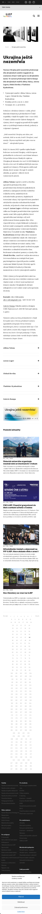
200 (14, 733)
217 (30, 742)
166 (16, 712)
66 (17, 652)
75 (12, 658)
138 (26, 694)
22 (21, 625)
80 (13, 661)
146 (16, 700)
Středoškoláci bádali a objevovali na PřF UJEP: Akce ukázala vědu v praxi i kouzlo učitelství (21, 551)
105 (12, 676)
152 (21, 703)
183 (26, 721)
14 (11, 622)
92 (21, 667)
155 (12, 706)
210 (22, 739)
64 (29, 649)
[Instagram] (30, 2)
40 (13, 637)
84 (29, 661)
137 (21, 694)
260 (26, 769)
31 (17, 631)
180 (12, 721)
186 (16, 724)
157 (21, 706)
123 (26, 685)
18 (27, 622)
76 (17, 658)
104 (30, 673)
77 (21, 658)
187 (21, 724)
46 (17, 640)
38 (25, 634)
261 (31, 769)
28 (25, 628)
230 (21, 751)
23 (25, 625)
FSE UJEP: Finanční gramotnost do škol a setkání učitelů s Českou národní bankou (19, 507)
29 (29, 628)
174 (30, 715)
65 (12, 652)
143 (26, 697)
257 (11, 769)
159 (30, 706)
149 (30, 700)
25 (12, 628)
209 (17, 739)
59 (29, 646)
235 (21, 754)
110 (12, 679)
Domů (7, 47)
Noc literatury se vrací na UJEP (18, 593)
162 (21, 709)
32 (21, 631)
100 (12, 673)
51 (17, 643)
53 (25, 643)
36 (17, 634)
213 (12, 742)
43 (25, 637)
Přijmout (21, 896)
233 (11, 754)
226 (26, 748)
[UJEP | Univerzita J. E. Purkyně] (7, 15)
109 (30, 676)
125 (12, 688)
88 (25, 664)
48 (25, 640)
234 (16, 754)
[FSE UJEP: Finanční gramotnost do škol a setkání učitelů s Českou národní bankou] (21, 491)
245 (23, 760)
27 (21, 628)
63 (25, 649)
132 (21, 691)
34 (29, 631)
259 (21, 769)
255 (26, 766)
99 (29, 670)
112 (21, 679)
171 (16, 715)
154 (30, 703)
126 (16, 688)
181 (16, 721)
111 (16, 679)
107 (21, 676)
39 (29, 634)
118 (25, 682)
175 (12, 718)
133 (26, 691)
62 (21, 649)
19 (31, 622)
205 (19, 736)
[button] (39, 878)
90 (13, 667)
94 (29, 667)
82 (21, 661)
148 (26, 700)
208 (12, 739)
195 (12, 730)
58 (25, 646)
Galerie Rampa (9, 306)
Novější (5, 616)
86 (17, 664)
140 (12, 697)
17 (23, 622)
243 (14, 760)
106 (16, 676)
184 (30, 721)
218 (12, 745)
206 (23, 736)
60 (13, 649)
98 (25, 670)
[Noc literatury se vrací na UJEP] (21, 578)
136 (16, 694)
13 (30, 619)
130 (12, 691)
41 (17, 637)
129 (30, 688)
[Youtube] (34, 2)
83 (25, 661)
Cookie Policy (21, 912)
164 (30, 709)
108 (26, 676)
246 (28, 760)
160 (12, 709)
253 (16, 766)
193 (26, 727)
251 (31, 763)
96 (17, 670)
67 (21, 652)
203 (28, 733)
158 (26, 706)
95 (12, 670)
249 (21, 763)
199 (30, 730)
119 (30, 682)
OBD (9, 2)
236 (26, 754)
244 (18, 760)
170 (12, 715)
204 (14, 736)
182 (21, 721)
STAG (17, 2)
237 (31, 754)
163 (26, 709)
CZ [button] (3, 2)
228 (12, 751)
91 (17, 667)
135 (12, 694)
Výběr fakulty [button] (6, 7)
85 (12, 664)
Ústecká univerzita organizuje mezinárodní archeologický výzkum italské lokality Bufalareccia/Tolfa (20, 463)
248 (16, 763)
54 (29, 643)
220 (21, 745)
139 (30, 694)
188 (26, 724)
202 (23, 733)
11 (22, 619)
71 (17, 655)
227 (31, 748)
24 (29, 625)
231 (26, 751)
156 (16, 706)
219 (16, 745)
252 (11, 766)
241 (26, 757)
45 (12, 640)
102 (21, 673)
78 (25, 658)
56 (17, 646)
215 (21, 742)
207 (28, 736)
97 (21, 670)
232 (31, 751)
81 (17, 661)
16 (19, 622)
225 (21, 748)
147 (21, 700)
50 (13, 643)
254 (21, 766)
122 (21, 685)
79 (29, 658)
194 (30, 727)
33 (25, 631)
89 (29, 664)
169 (30, 712)
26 (17, 628)
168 (26, 712)
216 (26, 742)
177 (21, 718)
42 (21, 637)
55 (12, 646)
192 (21, 727)
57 (21, 646)
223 (11, 748)
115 (12, 682)
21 (17, 625)
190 (12, 727)
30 (13, 631)
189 (30, 724)
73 (25, 655)
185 (12, 724)
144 (30, 697)
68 (25, 652)
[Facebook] (26, 2)
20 (13, 625)
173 (26, 715)
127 (21, 688)
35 (12, 634)
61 (17, 649)
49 (29, 640)
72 (21, 655)
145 (12, 700)
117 (21, 682)
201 (19, 733)
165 (12, 712)
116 (17, 682)
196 (16, 730)
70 (13, 655)
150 (12, 703)
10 (18, 619)
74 (29, 655)
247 (11, 763)
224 (16, 748)
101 (16, 673)
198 (26, 730)
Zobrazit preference (21, 907)
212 (31, 739)
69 (29, 652)
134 (30, 691)
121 (16, 685)
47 (21, 640)
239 (16, 757)
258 (16, 769)
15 (15, 622)
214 (16, 742)
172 (21, 715)
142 (21, 697)
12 (26, 619)
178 (26, 718)
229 (16, 751)
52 (21, 643)
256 (31, 766)
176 (16, 718)
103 (26, 673)
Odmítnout (21, 902)
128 (26, 688)
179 (30, 718)
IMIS (13, 2)
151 (16, 703)
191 (16, 727)
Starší (37, 616)
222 (30, 745)
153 (26, 703)
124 (30, 685)
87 (21, 664)
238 (11, 757)
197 (21, 730)
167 (21, 712)
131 (16, 691)
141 (16, 697)
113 (25, 679)
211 (26, 739)
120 (12, 685)
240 (21, 757)
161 (16, 709)
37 (21, 634)
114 (30, 679)
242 (31, 757)
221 (26, 745)
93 (25, 667)
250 (26, 763)
